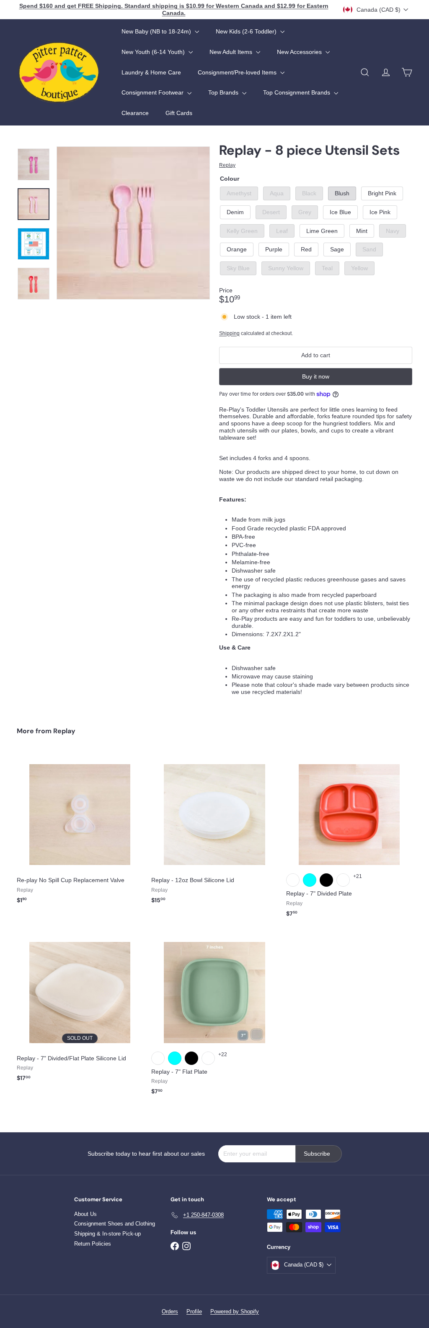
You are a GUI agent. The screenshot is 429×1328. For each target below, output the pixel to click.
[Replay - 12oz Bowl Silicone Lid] (214, 832)
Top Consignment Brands (297, 92)
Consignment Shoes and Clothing (114, 1224)
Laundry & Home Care (151, 72)
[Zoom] (133, 223)
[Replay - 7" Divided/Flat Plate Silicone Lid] (80, 1009)
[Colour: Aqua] (309, 880)
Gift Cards (178, 113)
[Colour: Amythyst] (293, 880)
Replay (64, 731)
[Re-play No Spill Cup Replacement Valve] (80, 832)
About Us (85, 1214)
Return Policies (92, 1244)
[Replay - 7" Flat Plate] (214, 1016)
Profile (194, 1311)
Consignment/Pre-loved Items (238, 72)
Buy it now (315, 376)
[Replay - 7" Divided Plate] (349, 838)
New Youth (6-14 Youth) (153, 52)
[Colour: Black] (326, 880)
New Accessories (300, 52)
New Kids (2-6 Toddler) (247, 31)
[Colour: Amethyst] (158, 1058)
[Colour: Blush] (343, 880)
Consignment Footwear (153, 92)
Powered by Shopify (234, 1311)
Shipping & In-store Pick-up (107, 1234)
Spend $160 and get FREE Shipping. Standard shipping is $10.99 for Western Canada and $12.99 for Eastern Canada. (173, 9)
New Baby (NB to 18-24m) (157, 31)
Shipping (229, 333)
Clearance (135, 113)
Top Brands (224, 92)
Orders (170, 1311)
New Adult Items (231, 52)
